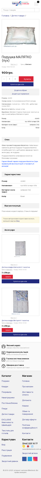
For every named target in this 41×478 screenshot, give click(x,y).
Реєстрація (7, 450)
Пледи (4, 408)
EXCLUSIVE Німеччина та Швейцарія (7, 422)
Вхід (17, 221)
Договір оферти (29, 419)
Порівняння (7, 455)
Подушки (5, 381)
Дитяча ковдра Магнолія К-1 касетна (16, 267)
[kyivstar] (33, 446)
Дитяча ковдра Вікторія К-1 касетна (15, 320)
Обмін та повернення (27, 412)
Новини (25, 406)
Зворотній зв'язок (30, 453)
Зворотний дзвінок (10, 461)
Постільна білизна (9, 403)
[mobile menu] (3, 3)
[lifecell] (24, 446)
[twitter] (30, 459)
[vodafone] (29, 446)
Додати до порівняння (20, 94)
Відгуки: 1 (14, 318)
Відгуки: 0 (14, 64)
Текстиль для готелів (8, 432)
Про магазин (27, 386)
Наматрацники (8, 397)
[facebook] (24, 459)
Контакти (26, 433)
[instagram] (35, 459)
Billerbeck (28, 64)
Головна (5, 15)
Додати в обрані (20, 90)
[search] (36, 10)
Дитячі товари (17, 15)
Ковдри (5, 386)
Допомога (26, 400)
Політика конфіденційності (29, 426)
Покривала (6, 392)
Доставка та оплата (27, 393)
